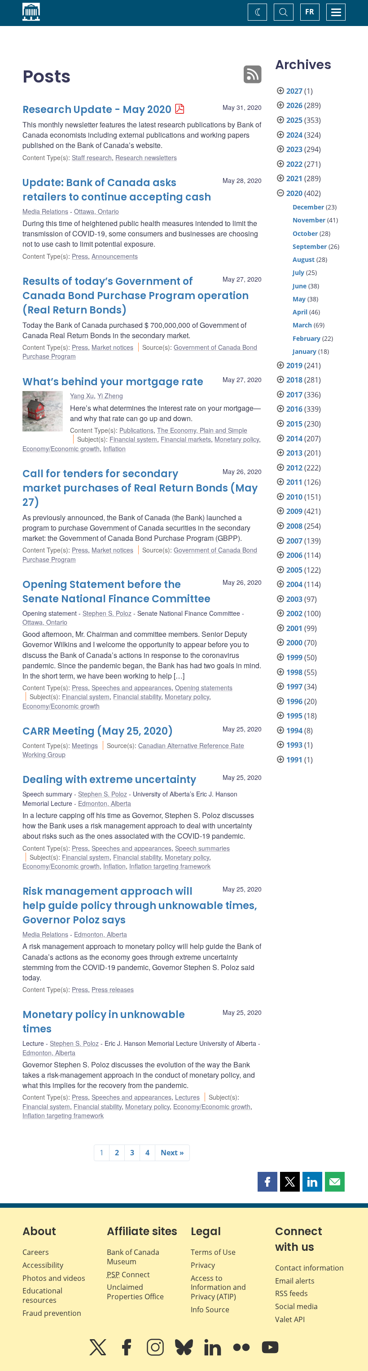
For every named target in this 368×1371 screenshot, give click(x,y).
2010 (294, 497)
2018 (294, 380)
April (300, 312)
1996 (294, 701)
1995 (294, 716)
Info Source (210, 1309)
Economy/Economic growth (61, 448)
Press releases (113, 989)
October (305, 233)
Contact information (309, 1268)
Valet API (290, 1319)
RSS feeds (291, 1293)
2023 (294, 149)
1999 (294, 657)
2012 (294, 468)
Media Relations (45, 211)
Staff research (92, 157)
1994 (294, 731)
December (308, 207)
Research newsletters (146, 157)
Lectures (187, 1096)
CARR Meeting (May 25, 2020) (97, 731)
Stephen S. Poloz (107, 613)
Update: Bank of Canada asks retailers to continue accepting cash (116, 190)
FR (309, 12)
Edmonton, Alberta (104, 803)
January (304, 351)
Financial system (133, 439)
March (302, 325)
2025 (294, 120)
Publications (136, 430)
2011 (294, 482)
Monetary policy (237, 439)
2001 (294, 628)
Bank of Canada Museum (133, 1257)
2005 (294, 570)
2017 (294, 395)
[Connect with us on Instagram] (156, 1353)
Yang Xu (82, 395)
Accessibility (42, 1265)
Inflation (114, 448)
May (299, 299)
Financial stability (137, 696)
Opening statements (203, 687)
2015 (294, 424)
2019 (294, 365)
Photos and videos (53, 1278)
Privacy (203, 1265)
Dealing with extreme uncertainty (109, 780)
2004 (294, 584)
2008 (294, 526)
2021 (294, 178)
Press (80, 256)
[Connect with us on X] (98, 1353)
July (298, 272)
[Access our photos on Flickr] (242, 1353)
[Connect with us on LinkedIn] (213, 1353)
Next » (172, 1153)
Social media (296, 1306)
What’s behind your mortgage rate (112, 382)
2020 (294, 193)
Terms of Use (213, 1252)
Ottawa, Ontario (96, 211)
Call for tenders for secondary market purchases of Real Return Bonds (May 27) (140, 488)
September (310, 246)
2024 (294, 135)
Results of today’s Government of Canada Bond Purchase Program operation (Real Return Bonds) (135, 295)
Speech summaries (202, 848)
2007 (294, 541)
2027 (294, 91)
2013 (294, 453)
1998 (294, 672)
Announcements (115, 256)
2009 (294, 511)
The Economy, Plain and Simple (202, 430)
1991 (294, 760)
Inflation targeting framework (169, 866)
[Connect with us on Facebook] (127, 1353)
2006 (294, 555)
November (309, 220)
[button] (267, 1182)
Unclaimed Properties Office (135, 1291)
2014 (294, 439)
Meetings (85, 745)
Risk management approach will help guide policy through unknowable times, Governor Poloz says (139, 905)
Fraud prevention (51, 1313)
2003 (294, 599)
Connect (128, 1275)
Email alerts (295, 1281)
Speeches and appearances (131, 687)
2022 (294, 164)
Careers (35, 1252)
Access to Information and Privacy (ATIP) (218, 1287)
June (300, 286)
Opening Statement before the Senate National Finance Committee (116, 592)
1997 (294, 687)
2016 (294, 409)
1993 (294, 745)
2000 (294, 643)
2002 (294, 613)
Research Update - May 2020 (96, 110)
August (304, 259)
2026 (294, 105)
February (306, 338)
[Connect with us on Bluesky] (185, 1353)
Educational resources (42, 1295)
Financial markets (186, 439)
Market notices (112, 347)
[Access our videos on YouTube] (270, 1353)
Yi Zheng (110, 395)
